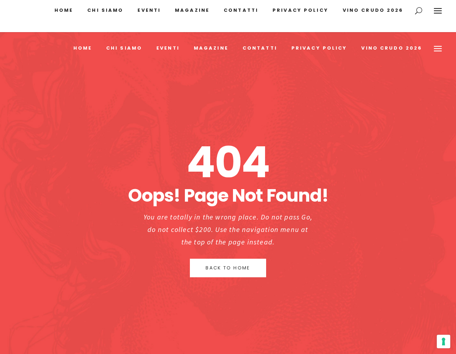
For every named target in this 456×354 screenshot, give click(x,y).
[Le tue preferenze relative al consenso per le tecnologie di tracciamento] (443, 341)
